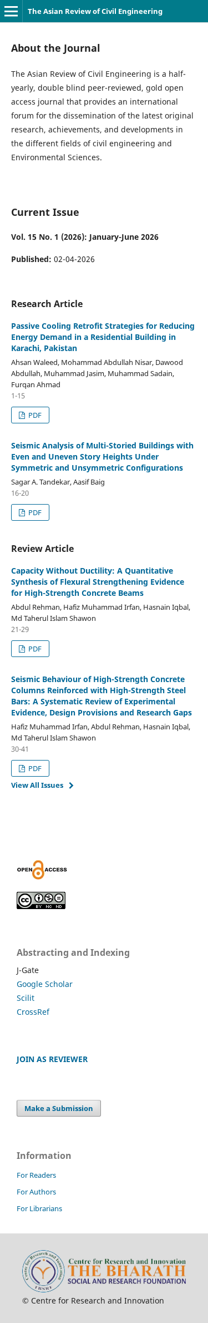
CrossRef (33, 1011)
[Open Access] (42, 876)
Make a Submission (58, 1108)
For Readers (36, 1175)
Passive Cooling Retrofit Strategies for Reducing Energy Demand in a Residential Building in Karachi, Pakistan (103, 336)
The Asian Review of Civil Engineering (95, 11)
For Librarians (39, 1208)
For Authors (36, 1192)
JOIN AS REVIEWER (52, 1059)
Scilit (25, 998)
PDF (34, 415)
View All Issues (37, 785)
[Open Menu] (11, 11)
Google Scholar (45, 984)
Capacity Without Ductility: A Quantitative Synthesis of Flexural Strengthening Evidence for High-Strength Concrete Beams (97, 581)
